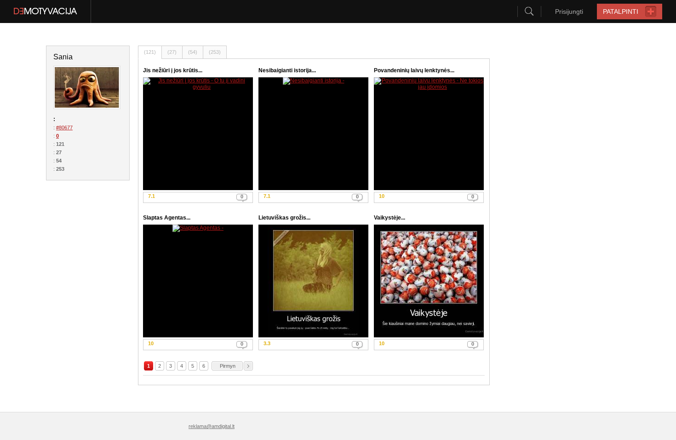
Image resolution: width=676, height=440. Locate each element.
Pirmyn (227, 366)
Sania (63, 57)
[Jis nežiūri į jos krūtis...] (198, 133)
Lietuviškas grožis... (284, 217)
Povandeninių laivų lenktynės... (414, 70)
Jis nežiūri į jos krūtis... (172, 70)
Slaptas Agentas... (166, 217)
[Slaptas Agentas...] (198, 281)
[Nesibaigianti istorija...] (313, 133)
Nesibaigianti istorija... (287, 70)
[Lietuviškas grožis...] (313, 281)
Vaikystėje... (389, 217)
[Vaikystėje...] (429, 281)
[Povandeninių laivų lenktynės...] (429, 133)
